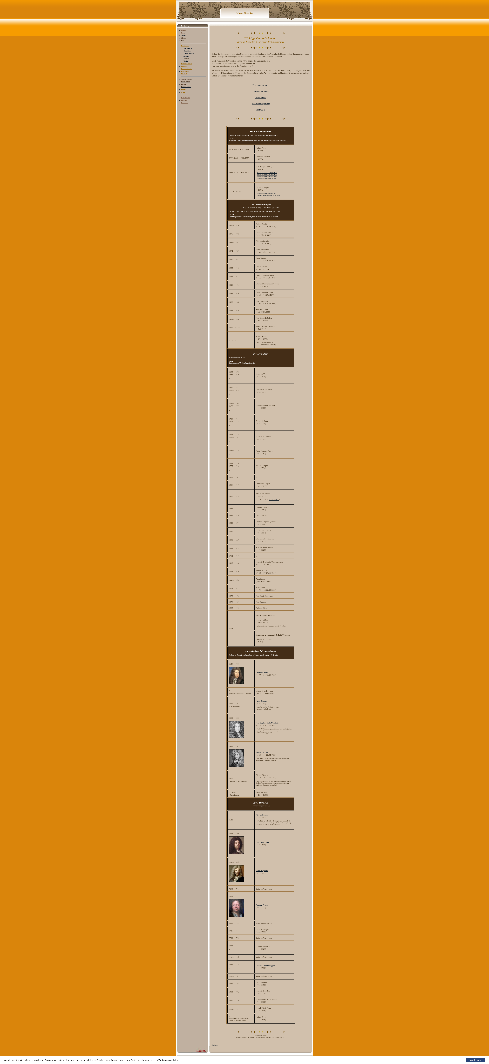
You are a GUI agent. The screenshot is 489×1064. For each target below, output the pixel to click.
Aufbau (186, 56)
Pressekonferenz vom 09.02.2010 (267, 175)
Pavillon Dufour (274, 500)
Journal (183, 35)
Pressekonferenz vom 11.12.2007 (267, 178)
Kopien (186, 61)
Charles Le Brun (262, 842)
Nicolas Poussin (262, 814)
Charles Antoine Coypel (265, 965)
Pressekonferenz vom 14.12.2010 (267, 173)
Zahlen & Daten (189, 53)
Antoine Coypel (262, 905)
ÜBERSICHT (188, 48)
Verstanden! (475, 1059)
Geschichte (187, 51)
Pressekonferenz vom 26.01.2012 (267, 193)
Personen (186, 59)
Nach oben (215, 1045)
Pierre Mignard (262, 870)
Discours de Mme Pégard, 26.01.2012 (268, 195)
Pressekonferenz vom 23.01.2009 (267, 177)
